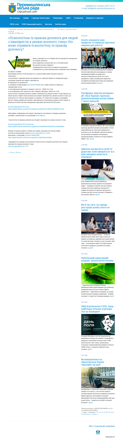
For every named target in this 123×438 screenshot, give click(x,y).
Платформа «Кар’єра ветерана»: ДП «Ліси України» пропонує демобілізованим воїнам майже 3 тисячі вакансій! (97, 97)
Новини (26, 18)
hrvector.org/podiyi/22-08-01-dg (18, 107)
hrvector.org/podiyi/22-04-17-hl (18, 146)
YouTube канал (60, 24)
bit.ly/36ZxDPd (31, 85)
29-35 (109, 412)
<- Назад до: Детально (14, 152)
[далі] (100, 83)
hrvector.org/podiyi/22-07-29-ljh (40, 133)
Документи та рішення (94, 18)
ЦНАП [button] (68, 18)
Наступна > (88, 414)
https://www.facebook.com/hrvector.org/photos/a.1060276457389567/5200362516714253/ (36, 109)
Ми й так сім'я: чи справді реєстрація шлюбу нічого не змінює (95, 207)
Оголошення (78, 18)
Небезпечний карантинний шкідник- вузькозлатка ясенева (97, 259)
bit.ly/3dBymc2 (40, 115)
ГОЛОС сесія (14, 24)
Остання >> (95, 414)
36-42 (112, 412)
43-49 (82, 414)
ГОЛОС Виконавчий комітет (32, 24)
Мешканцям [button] (57, 18)
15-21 (101, 412)
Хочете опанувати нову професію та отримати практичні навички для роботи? (98, 43)
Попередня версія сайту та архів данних (110, 1)
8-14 (98, 412)
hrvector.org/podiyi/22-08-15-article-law (21, 124)
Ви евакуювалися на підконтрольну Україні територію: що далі (92, 362)
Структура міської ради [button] (40, 18)
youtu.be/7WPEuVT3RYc (32, 135)
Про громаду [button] (14, 18)
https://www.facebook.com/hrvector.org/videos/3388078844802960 (30, 137)
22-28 (105, 412)
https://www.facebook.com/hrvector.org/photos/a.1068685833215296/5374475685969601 (36, 126)
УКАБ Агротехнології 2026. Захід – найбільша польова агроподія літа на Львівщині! (98, 309)
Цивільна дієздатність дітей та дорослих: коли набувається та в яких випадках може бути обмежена (97, 153)
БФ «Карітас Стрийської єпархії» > (68, 29)
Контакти (48, 24)
